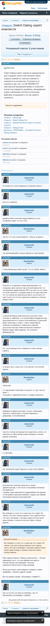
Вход (33, 8)
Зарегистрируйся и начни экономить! (22, 613)
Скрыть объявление (42, 612)
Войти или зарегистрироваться (36, 2)
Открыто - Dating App (13, 117)
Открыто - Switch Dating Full (15, 120)
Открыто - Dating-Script (13, 128)
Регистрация (42, 8)
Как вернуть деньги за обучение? (21, 621)
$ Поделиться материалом (31, 39)
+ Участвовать (15, 39)
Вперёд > (17, 59)
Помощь (44, 615)
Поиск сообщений (9, 13)
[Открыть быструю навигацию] (47, 20)
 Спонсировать (25, 43)
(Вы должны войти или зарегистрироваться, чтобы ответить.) (29, 600)
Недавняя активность (29, 13)
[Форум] (4, 8)
